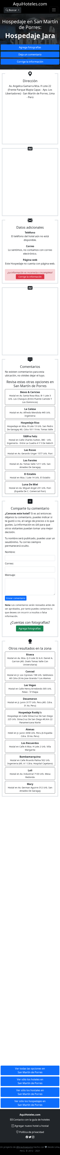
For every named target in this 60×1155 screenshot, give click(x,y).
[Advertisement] (30, 182)
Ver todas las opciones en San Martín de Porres (30, 1070)
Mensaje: (10, 575)
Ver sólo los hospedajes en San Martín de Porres (30, 1103)
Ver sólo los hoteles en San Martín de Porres (30, 1081)
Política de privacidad (31, 1132)
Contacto (31, 1119)
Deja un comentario (30, 54)
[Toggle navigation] (54, 10)
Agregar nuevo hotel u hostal (31, 1126)
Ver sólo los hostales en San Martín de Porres (30, 1092)
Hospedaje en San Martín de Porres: (30, 24)
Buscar (12, 10)
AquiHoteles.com (30, 4)
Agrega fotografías (30, 47)
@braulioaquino (24, 1147)
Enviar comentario (15, 598)
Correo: (9, 563)
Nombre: (10, 552)
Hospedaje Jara (30, 35)
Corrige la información (30, 61)
